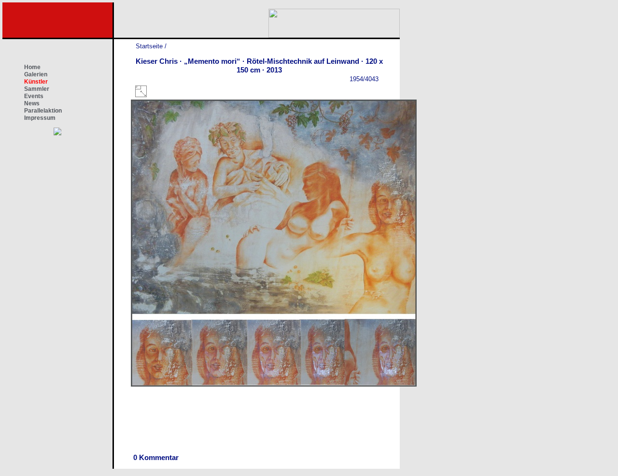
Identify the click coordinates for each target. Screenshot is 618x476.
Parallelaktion (43, 110)
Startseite (149, 46)
